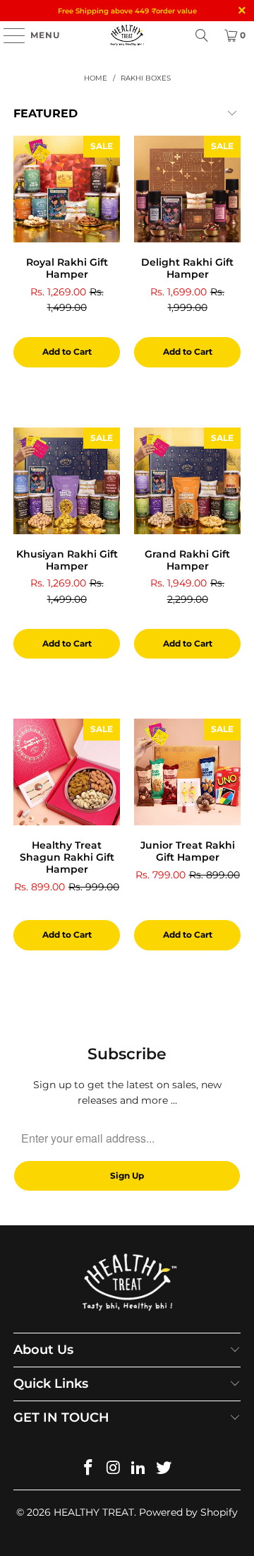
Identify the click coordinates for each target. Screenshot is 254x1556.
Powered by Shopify (188, 1512)
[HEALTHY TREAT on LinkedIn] (139, 1469)
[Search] (201, 35)
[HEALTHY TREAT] (127, 35)
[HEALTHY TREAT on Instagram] (113, 1469)
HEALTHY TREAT (94, 1512)
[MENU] (7, 35)
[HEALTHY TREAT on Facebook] (88, 1469)
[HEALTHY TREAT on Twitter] (164, 1469)
